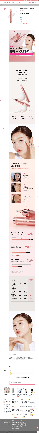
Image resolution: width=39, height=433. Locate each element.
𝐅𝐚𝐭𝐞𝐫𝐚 (22, 426)
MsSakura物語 (13, 2)
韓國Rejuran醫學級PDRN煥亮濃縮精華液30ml (25, 394)
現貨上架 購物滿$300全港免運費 (8, 0)
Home (5, 2)
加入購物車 (25, 23)
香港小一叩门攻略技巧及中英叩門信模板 (16, 422)
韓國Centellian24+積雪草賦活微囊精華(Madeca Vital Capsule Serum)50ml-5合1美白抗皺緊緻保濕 (31, 395)
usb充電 (21, 422)
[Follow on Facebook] (6, 424)
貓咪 (20, 425)
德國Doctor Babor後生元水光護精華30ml (13, 394)
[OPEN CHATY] (37, 428)
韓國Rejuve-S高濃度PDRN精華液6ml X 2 (6, 394)
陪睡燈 (20, 426)
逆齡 (25, 425)
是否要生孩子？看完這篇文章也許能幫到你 (16, 424)
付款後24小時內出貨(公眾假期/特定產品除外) (29, 0)
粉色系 (20, 424)
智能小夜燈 (23, 422)
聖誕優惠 (22, 424)
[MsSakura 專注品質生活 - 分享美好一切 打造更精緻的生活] (19, 2)
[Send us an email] (8, 424)
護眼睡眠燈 (25, 424)
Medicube (21, 26)
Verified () (23, 377)
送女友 (23, 425)
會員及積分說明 (10, 2)
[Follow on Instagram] (7, 424)
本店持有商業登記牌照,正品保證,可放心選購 (18, 0)
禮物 (24, 423)
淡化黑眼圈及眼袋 (21, 423)
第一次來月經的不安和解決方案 (16, 426)
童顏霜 (25, 423)
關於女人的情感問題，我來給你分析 (16, 428)
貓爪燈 (22, 425)
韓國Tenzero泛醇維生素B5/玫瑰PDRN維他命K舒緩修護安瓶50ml (19, 395)
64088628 (25, 13)
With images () (18, 377)
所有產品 (7, 2)
